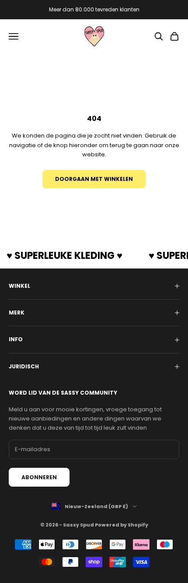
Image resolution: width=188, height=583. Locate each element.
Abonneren (39, 477)
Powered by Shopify (121, 524)
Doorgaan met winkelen (94, 179)
